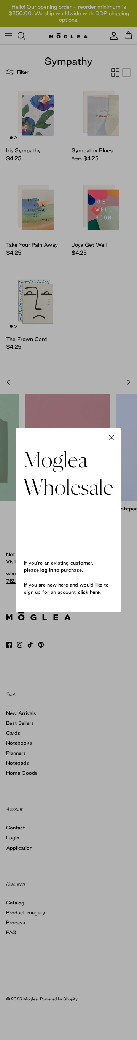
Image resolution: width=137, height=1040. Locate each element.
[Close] (111, 437)
